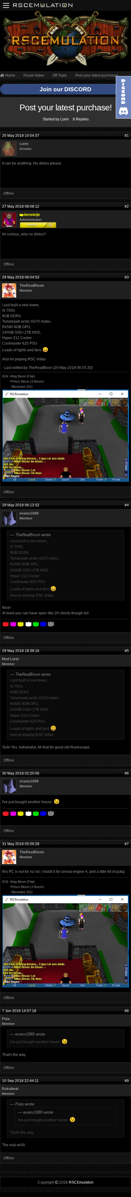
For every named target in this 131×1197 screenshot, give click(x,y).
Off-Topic (59, 75)
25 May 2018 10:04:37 (20, 136)
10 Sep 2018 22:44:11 (20, 1081)
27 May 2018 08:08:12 (20, 206)
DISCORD (77, 89)
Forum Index (33, 75)
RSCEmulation (81, 1182)
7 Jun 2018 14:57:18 (19, 1011)
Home (9, 75)
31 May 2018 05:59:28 (20, 844)
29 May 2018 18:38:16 (20, 651)
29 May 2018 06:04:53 (20, 277)
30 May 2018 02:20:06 (20, 773)
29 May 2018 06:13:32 (20, 505)
